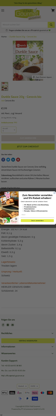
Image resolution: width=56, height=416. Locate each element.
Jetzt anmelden (37, 220)
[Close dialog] (54, 193)
